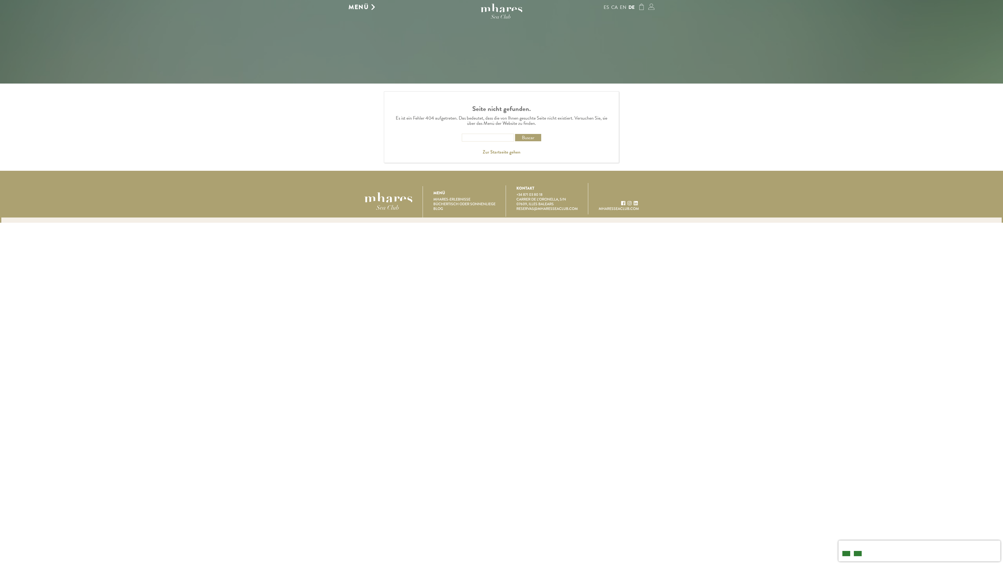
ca (614, 7)
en (623, 7)
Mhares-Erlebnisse (451, 199)
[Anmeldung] (651, 8)
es (606, 7)
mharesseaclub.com (619, 208)
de (631, 7)
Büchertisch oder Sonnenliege (464, 204)
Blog (438, 208)
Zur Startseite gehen (501, 152)
